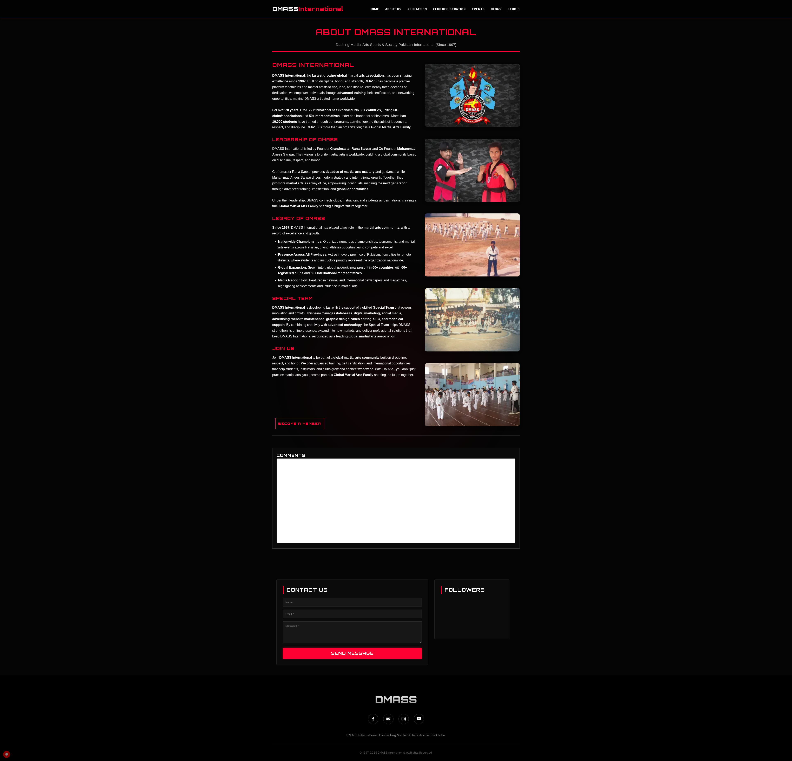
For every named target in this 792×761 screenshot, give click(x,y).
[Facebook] (373, 719)
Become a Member (299, 424)
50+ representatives (324, 116)
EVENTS (478, 9)
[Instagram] (403, 719)
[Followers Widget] (472, 629)
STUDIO (514, 9)
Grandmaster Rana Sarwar (350, 148)
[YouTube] (419, 719)
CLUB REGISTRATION (449, 9)
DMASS (308, 9)
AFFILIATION (417, 9)
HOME (374, 9)
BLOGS (496, 9)
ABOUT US (393, 9)
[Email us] (388, 719)
